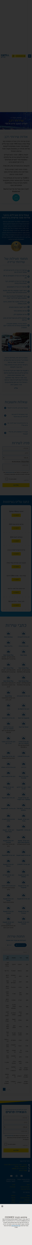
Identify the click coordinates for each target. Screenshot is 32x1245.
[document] (16, 622)
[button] (2, 1206)
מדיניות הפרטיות (16, 1226)
